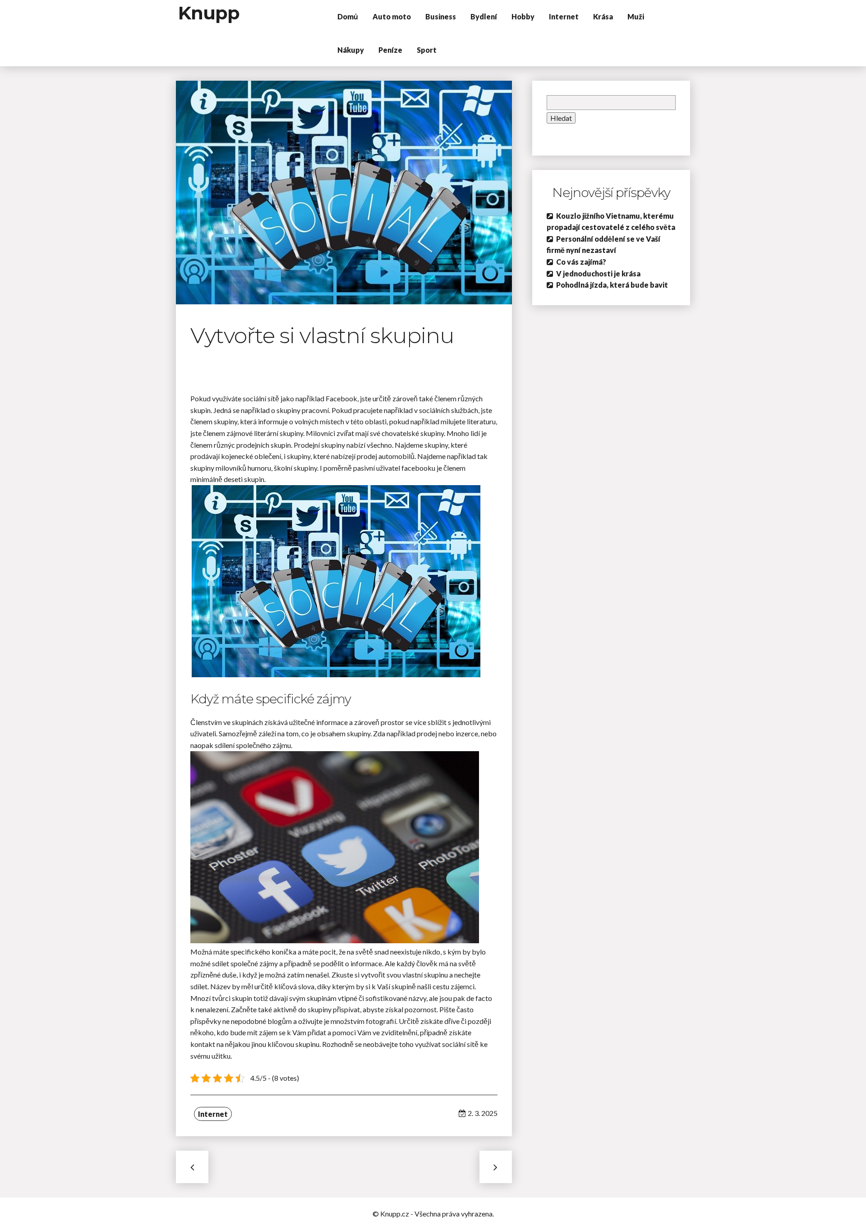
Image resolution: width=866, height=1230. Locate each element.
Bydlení (483, 16)
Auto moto (392, 16)
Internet (564, 16)
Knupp (209, 13)
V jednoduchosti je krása (598, 273)
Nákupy (350, 50)
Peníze (390, 50)
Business (440, 16)
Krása (603, 16)
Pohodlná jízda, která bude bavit (612, 284)
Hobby (522, 16)
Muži (635, 16)
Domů (347, 16)
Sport (427, 50)
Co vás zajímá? (581, 261)
